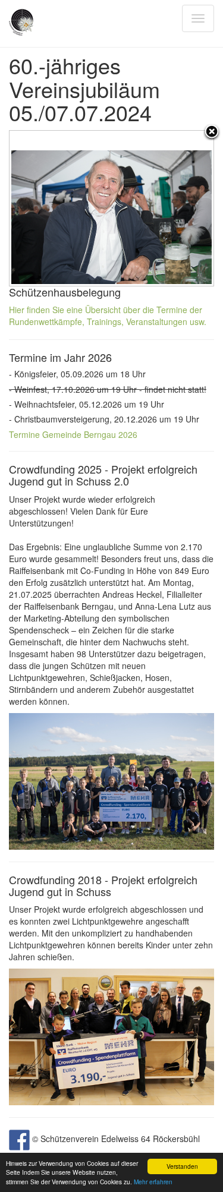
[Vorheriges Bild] (45, 208)
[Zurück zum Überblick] (212, 132)
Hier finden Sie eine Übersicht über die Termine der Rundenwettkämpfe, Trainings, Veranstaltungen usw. (107, 315)
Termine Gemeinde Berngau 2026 (73, 434)
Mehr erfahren (153, 1181)
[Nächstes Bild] (177, 208)
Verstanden (182, 1166)
